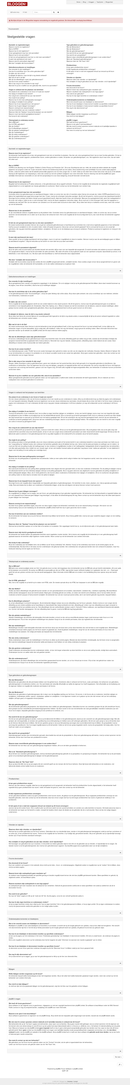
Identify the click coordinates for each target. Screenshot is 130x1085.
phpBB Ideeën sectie (108, 1016)
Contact (75, 1081)
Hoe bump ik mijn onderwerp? (18, 116)
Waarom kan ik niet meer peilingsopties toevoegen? (25, 100)
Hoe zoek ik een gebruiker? (75, 94)
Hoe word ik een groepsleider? (76, 55)
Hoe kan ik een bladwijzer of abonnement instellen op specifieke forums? (90, 106)
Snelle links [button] (15, 12)
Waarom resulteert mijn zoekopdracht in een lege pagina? (85, 92)
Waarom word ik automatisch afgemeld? (22, 61)
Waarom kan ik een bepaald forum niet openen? (24, 104)
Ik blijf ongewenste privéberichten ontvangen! (81, 69)
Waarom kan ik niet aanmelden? (19, 55)
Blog (84, 2)
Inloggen (91, 2)
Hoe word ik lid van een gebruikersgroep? (80, 53)
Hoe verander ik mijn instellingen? (19, 69)
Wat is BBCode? (14, 122)
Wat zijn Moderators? (73, 49)
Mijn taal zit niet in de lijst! (17, 77)
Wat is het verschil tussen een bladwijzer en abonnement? (85, 102)
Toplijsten (100, 2)
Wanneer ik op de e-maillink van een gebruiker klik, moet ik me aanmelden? (33, 86)
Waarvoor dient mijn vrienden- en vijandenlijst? (81, 79)
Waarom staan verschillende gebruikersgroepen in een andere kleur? (89, 57)
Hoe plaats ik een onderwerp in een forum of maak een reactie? (29, 92)
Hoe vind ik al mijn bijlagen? (75, 116)
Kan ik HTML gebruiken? (17, 124)
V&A (25, 12)
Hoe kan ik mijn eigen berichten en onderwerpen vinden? (85, 96)
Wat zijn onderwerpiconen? (17, 138)
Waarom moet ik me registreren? (19, 47)
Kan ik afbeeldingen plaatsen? (18, 128)
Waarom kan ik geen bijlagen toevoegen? (22, 106)
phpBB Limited (80, 1005)
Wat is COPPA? (14, 49)
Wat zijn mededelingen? (16, 132)
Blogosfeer (109, 2)
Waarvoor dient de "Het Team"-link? (78, 61)
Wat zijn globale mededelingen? (19, 130)
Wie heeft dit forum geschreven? (77, 122)
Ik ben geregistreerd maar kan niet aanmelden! (24, 53)
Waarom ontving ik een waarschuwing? (21, 108)
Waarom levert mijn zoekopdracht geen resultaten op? (84, 90)
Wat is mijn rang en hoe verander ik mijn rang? (24, 83)
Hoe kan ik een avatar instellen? (19, 81)
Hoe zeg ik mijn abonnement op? (77, 108)
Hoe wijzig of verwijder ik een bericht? (21, 94)
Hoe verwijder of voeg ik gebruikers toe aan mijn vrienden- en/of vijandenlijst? (91, 81)
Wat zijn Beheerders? (73, 47)
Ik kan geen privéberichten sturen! (77, 67)
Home (78, 2)
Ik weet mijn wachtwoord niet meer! (20, 59)
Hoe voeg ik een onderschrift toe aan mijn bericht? (25, 96)
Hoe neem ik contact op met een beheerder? (81, 130)
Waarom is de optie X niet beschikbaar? (79, 124)
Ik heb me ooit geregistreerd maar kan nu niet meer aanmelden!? (30, 57)
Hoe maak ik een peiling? (17, 98)
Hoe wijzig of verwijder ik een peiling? (21, 102)
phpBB (57, 1069)
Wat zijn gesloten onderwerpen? (19, 136)
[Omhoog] (120, 270)
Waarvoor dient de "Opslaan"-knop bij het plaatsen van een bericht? (30, 112)
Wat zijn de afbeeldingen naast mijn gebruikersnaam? (26, 79)
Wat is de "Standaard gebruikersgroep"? (79, 59)
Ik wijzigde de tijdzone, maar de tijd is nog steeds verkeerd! (28, 75)
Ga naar (118, 1057)
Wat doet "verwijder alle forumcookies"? (21, 63)
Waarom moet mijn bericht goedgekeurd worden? (25, 114)
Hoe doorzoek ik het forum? (75, 88)
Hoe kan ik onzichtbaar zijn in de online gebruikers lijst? (26, 71)
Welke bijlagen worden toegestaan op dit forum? (82, 114)
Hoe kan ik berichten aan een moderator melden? (25, 110)
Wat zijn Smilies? (14, 126)
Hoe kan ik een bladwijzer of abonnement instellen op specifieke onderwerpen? (92, 104)
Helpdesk (70, 1081)
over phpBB (48, 1007)
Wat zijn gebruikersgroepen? (76, 51)
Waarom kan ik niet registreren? (19, 51)
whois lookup (27, 1026)
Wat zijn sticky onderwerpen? (18, 134)
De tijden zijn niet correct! (17, 73)
